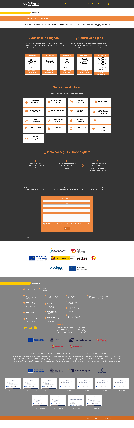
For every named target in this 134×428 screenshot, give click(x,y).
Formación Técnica (80, 327)
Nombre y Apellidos (66, 198)
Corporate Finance (80, 332)
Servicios (82, 4)
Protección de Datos (81, 329)
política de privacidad (48, 225)
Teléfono (66, 203)
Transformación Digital (81, 331)
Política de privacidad (97, 418)
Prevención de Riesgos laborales (65, 327)
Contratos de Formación (63, 331)
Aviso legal (89, 418)
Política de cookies (107, 418)
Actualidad (91, 4)
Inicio (60, 4)
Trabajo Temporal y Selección (64, 329)
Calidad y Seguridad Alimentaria (65, 332)
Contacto (101, 4)
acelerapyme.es (39, 163)
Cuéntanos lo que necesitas (66, 213)
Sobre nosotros (70, 4)
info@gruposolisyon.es (32, 289)
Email (66, 208)
